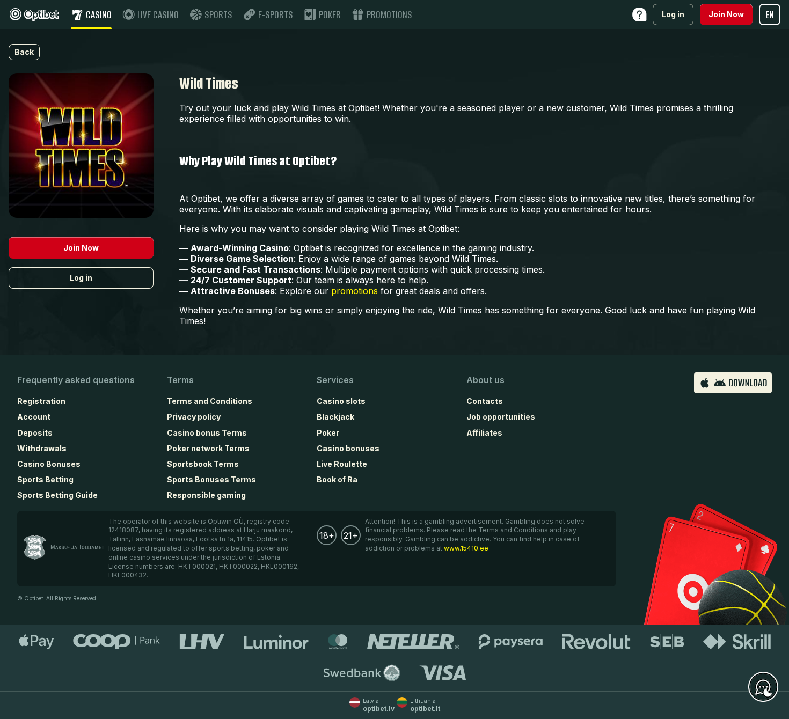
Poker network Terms (208, 448)
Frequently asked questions (76, 380)
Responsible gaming (206, 495)
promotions (354, 290)
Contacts (484, 401)
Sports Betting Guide (57, 495)
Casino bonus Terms (207, 432)
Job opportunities (500, 416)
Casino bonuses (348, 448)
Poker (328, 432)
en (769, 15)
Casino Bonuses (49, 463)
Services (335, 380)
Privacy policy (194, 416)
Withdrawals (42, 448)
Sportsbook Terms (203, 463)
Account (33, 416)
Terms (180, 380)
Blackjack (335, 416)
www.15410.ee (466, 548)
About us (485, 380)
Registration (41, 401)
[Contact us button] (763, 687)
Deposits (35, 432)
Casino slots (341, 401)
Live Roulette (342, 463)
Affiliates (484, 432)
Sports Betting (45, 479)
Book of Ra (337, 479)
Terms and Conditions (209, 401)
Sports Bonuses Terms (211, 479)
